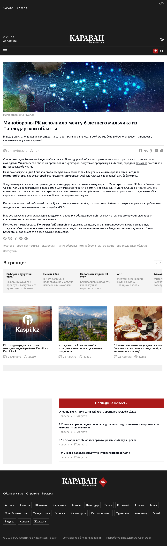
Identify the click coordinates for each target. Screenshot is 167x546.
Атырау (139, 505)
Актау (153, 505)
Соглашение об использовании (81, 537)
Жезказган (40, 521)
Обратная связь (13, 493)
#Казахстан (48, 245)
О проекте (32, 493)
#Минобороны (68, 245)
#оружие (108, 245)
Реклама (47, 493)
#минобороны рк (90, 245)
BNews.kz (141, 163)
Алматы (25, 505)
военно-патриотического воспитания (131, 159)
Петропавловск (101, 513)
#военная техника (27, 245)
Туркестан (122, 513)
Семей (156, 513)
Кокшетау (141, 513)
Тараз (108, 505)
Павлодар (92, 505)
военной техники (97, 215)
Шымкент (41, 505)
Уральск (60, 513)
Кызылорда (78, 513)
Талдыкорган (41, 513)
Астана (9, 505)
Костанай (123, 505)
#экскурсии (10, 251)
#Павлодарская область (131, 245)
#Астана (8, 245)
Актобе (76, 505)
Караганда (59, 505)
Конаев (24, 521)
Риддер (9, 521)
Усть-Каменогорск (16, 513)
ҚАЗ (161, 3)
